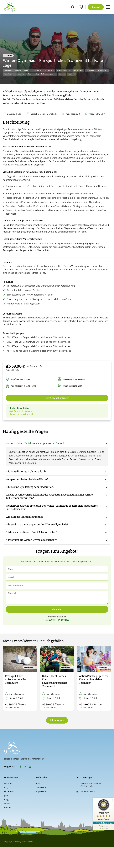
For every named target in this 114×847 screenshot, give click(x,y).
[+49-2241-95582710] (77, 784)
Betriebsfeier (78, 70)
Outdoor (62, 74)
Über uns (8, 783)
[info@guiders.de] (77, 792)
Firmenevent (91, 70)
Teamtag (7, 74)
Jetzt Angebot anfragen (57, 397)
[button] (7, 678)
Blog (6, 799)
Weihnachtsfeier (21, 70)
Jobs (6, 795)
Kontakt (8, 807)
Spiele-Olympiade (63, 70)
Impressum (41, 791)
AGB (38, 783)
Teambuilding (33, 74)
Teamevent (8, 70)
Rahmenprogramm (48, 74)
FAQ (6, 787)
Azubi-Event (102, 70)
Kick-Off (51, 70)
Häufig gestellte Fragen (21, 411)
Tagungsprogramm (38, 70)
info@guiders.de (88, 791)
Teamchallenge (19, 74)
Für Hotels (9, 791)
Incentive (71, 74)
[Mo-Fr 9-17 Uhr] (81, 7)
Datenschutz (41, 787)
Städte (7, 803)
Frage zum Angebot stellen (22, 414)
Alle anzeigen (57, 720)
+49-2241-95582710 (90, 783)
